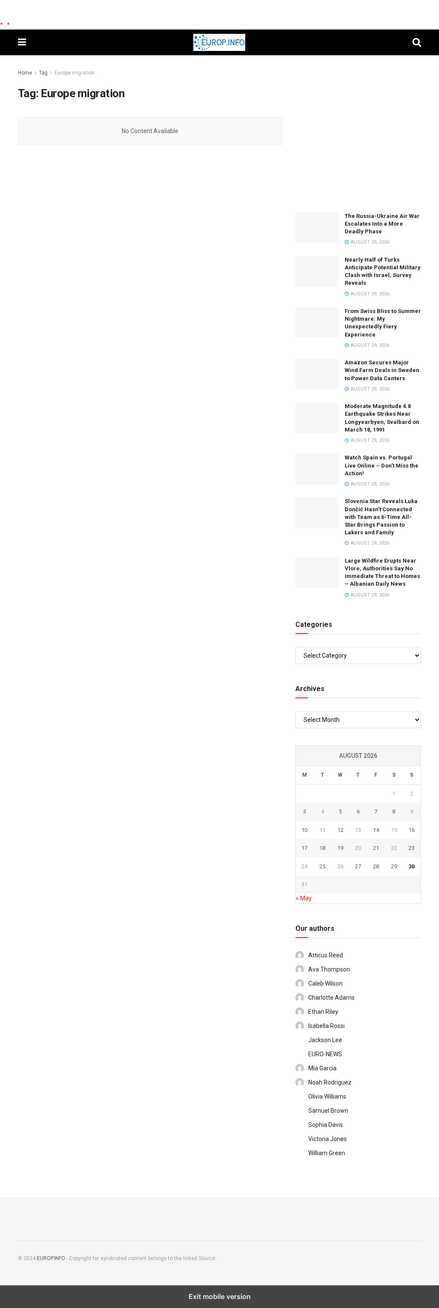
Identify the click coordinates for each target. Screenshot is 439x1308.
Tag (43, 73)
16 (412, 830)
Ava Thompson (329, 969)
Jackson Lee (325, 1040)
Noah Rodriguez (330, 1082)
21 (376, 848)
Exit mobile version (220, 1296)
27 (358, 866)
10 (304, 830)
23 (412, 848)
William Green (326, 1153)
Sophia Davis (325, 1124)
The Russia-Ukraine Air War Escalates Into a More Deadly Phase (382, 224)
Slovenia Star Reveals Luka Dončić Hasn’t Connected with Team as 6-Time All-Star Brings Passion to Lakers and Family (381, 517)
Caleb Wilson (325, 983)
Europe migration (74, 73)
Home (25, 73)
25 (322, 866)
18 (322, 848)
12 (340, 830)
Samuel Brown (328, 1110)
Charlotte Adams (331, 997)
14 (376, 830)
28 (376, 866)
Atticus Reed (325, 955)
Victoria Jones (327, 1138)
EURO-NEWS (325, 1054)
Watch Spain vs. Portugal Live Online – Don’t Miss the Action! (381, 465)
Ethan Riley (323, 1011)
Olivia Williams (327, 1096)
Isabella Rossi (326, 1025)
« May (304, 898)
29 (394, 866)
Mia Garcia (322, 1068)
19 (340, 848)
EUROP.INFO (51, 1258)
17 (304, 848)
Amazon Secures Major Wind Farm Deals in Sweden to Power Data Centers (382, 370)
